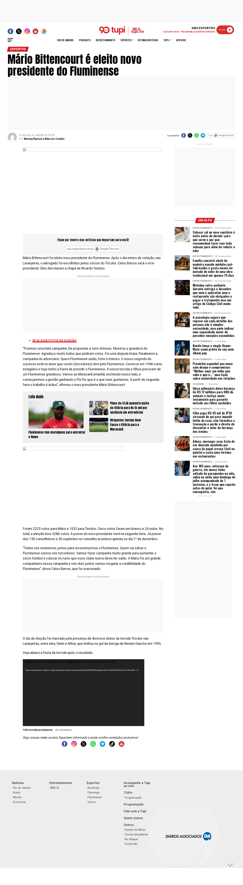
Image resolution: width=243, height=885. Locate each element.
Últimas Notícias (148, 40)
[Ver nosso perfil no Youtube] (121, 746)
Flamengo (94, 792)
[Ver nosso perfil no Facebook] (64, 746)
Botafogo (93, 787)
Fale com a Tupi (135, 811)
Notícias (18, 783)
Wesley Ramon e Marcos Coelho (44, 138)
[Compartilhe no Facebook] (183, 136)
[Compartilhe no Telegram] (203, 136)
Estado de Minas (135, 829)
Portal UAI (131, 844)
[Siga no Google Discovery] (221, 137)
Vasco (92, 802)
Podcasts (85, 40)
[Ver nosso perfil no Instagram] (74, 746)
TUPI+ (128, 793)
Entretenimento (105, 40)
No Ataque (131, 839)
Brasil (16, 792)
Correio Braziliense (136, 834)
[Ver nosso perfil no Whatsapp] (93, 746)
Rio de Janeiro (65, 40)
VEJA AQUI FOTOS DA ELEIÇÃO (54, 340)
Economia (19, 802)
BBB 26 (54, 787)
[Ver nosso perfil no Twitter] (83, 746)
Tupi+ (166, 40)
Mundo (17, 797)
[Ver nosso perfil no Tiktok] (112, 746)
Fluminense (64, 730)
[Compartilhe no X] (190, 136)
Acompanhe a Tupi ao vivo (137, 784)
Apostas (181, 40)
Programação (133, 797)
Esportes (126, 40)
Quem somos (133, 818)
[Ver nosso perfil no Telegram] (102, 746)
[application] (83, 692)
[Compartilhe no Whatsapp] (196, 136)
